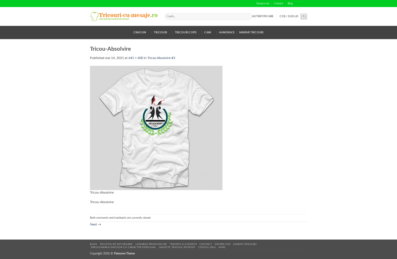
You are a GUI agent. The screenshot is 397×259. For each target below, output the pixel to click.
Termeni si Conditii (183, 244)
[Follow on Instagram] (301, 3)
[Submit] (247, 16)
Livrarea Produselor (151, 244)
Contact (278, 3)
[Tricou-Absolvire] (156, 127)
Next (95, 224)
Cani (207, 32)
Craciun (139, 32)
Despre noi (262, 3)
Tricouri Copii (186, 32)
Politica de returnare (116, 244)
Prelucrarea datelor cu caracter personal (123, 247)
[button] (262, 16)
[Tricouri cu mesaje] (124, 16)
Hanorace (226, 32)
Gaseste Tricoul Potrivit (177, 247)
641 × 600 (135, 58)
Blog (290, 3)
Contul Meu (207, 247)
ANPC (222, 247)
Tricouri (160, 32)
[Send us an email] (305, 3)
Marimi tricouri (251, 32)
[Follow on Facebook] (297, 3)
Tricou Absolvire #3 (161, 58)
